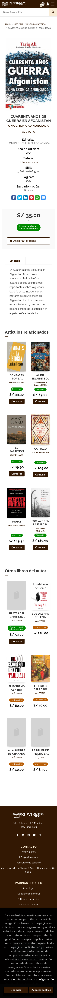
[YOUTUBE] (34, 834)
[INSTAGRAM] (28, 834)
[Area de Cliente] (47, 4)
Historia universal (36, 24)
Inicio (8, 24)
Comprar (16, 401)
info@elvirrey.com (28, 857)
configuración (45, 979)
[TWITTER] (23, 834)
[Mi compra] (43, 4)
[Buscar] (53, 12)
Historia (19, 24)
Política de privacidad (28, 899)
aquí (16, 979)
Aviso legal (28, 888)
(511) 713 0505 (28, 852)
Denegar (16, 990)
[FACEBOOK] (17, 834)
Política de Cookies (28, 904)
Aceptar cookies (41, 990)
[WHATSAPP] (39, 834)
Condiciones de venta (28, 893)
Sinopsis (15, 260)
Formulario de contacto (28, 862)
